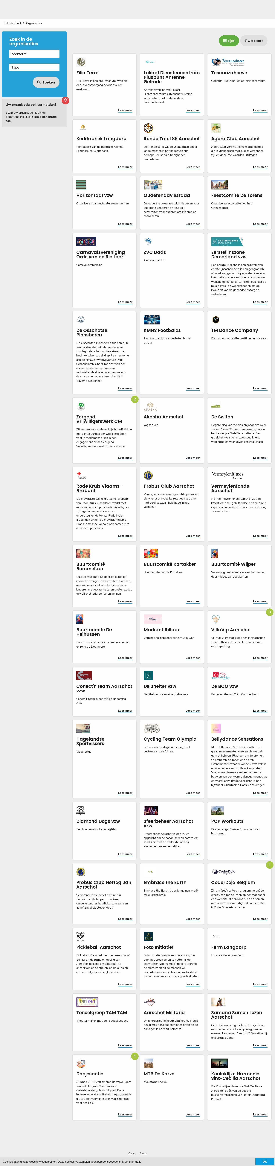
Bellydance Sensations (237, 739)
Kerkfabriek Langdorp (101, 139)
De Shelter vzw (160, 686)
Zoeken (48, 82)
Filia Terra (87, 73)
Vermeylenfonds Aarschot (230, 488)
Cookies (131, 1153)
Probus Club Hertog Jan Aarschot (103, 884)
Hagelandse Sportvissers (90, 741)
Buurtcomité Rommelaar (90, 566)
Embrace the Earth (165, 882)
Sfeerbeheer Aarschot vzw (168, 823)
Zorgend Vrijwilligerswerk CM (99, 419)
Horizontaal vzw (94, 195)
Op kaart (255, 40)
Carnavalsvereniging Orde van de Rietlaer (100, 254)
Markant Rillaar (162, 630)
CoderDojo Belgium (233, 882)
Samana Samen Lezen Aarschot (236, 1014)
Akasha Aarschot (164, 417)
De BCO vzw (224, 686)
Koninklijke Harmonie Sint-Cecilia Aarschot (235, 1076)
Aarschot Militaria (164, 1012)
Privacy (143, 1153)
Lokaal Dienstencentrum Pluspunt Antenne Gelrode (172, 77)
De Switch (222, 417)
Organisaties (34, 23)
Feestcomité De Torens (236, 195)
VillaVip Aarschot (231, 630)
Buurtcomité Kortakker (170, 564)
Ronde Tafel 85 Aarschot (172, 139)
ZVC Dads (155, 252)
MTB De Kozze (159, 1074)
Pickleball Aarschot (98, 947)
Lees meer (125, 110)
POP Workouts (227, 821)
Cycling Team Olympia (170, 739)
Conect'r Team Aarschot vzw (104, 688)
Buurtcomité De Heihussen (94, 632)
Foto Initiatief (159, 947)
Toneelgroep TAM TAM (101, 1012)
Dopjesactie (89, 1074)
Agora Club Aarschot (235, 139)
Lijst (231, 40)
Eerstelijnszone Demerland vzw (229, 254)
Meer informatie (131, 1161)
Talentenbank (13, 23)
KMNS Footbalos (162, 330)
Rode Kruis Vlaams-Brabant (99, 488)
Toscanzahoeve (229, 73)
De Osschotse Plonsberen (91, 332)
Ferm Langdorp (229, 947)
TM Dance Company (234, 330)
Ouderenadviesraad (167, 195)
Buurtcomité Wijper (233, 564)
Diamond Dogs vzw (98, 821)
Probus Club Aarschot (169, 486)
